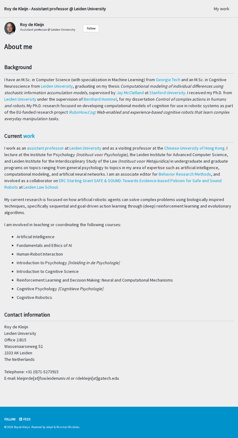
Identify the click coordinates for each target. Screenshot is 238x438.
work (29, 136)
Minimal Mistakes (68, 427)
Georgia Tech (168, 79)
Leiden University (57, 86)
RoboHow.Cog (82, 112)
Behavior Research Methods (185, 174)
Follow (91, 28)
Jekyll (49, 427)
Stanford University (167, 92)
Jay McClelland (130, 92)
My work (221, 8)
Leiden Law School (41, 187)
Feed (26, 419)
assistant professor (45, 148)
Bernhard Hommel (100, 99)
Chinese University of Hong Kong (194, 148)
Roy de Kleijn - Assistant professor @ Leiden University (55, 8)
